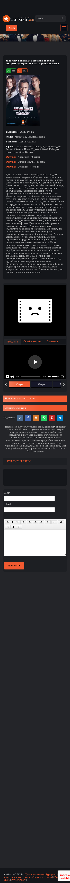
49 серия (41, 384)
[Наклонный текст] (12, 522)
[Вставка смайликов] (48, 522)
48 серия (19, 384)
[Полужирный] (7, 522)
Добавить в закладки (16, 408)
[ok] (62, 18)
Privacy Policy (18, 880)
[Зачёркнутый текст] (23, 522)
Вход (11, 27)
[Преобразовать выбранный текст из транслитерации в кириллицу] (13, 527)
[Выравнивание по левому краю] (30, 522)
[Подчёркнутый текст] (18, 522)
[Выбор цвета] (54, 522)
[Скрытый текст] (61, 522)
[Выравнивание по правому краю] (41, 522)
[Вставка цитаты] (8, 527)
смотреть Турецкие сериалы (38, 877)
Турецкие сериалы (34, 874)
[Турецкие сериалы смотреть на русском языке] (21, 21)
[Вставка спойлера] (19, 527)
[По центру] (35, 522)
